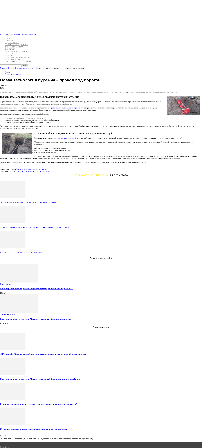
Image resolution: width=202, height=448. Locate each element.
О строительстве (12, 59)
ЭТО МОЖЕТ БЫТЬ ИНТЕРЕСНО (91, 175)
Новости (9, 41)
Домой (3, 68)
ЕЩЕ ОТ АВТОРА (119, 175)
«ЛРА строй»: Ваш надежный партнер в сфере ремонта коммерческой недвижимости (43, 354)
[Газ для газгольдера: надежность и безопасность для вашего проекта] (12, 198)
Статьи (8, 38)
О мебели (9, 53)
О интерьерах (11, 49)
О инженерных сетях (14, 47)
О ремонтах (10, 55)
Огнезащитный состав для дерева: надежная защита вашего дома (33, 429)
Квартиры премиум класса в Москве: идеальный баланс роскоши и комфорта (40, 379)
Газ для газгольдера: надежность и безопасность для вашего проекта (28, 202)
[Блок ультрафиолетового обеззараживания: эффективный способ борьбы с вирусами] (12, 223)
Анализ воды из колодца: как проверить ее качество (21, 252)
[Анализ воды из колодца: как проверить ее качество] (12, 247)
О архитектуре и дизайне (16, 45)
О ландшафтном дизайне (17, 51)
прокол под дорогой (66, 138)
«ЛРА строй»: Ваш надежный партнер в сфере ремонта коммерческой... (36, 288)
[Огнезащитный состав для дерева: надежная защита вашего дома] (12, 424)
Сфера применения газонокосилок (32, 171)
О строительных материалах (18, 57)
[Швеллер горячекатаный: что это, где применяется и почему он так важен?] (12, 400)
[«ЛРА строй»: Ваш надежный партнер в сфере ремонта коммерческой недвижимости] (19, 282)
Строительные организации (18, 62)
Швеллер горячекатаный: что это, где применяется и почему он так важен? (38, 404)
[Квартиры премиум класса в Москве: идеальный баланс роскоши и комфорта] (19, 312)
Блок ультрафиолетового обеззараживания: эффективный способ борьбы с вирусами (34, 227)
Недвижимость (12, 43)
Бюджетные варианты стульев (31, 169)
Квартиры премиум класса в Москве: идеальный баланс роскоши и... (35, 319)
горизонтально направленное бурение (65, 108)
